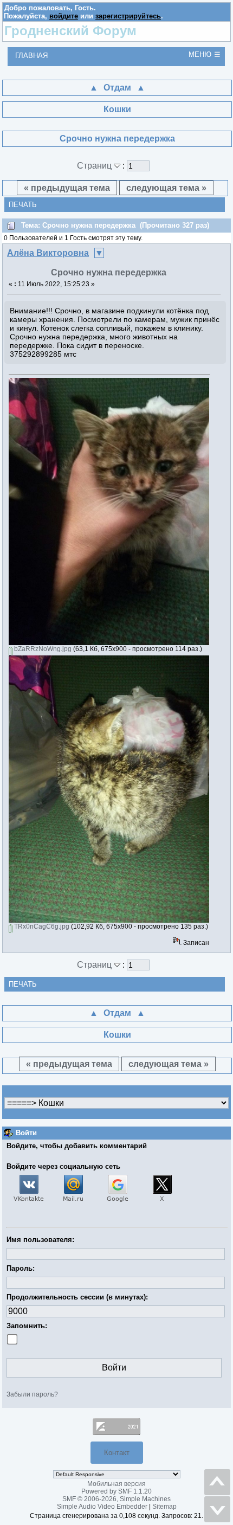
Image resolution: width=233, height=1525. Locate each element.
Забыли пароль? (32, 1394)
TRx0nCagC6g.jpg (40, 926)
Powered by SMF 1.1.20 (116, 1491)
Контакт (117, 1453)
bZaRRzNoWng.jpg (42, 649)
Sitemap (164, 1506)
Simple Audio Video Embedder (102, 1506)
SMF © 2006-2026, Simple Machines (116, 1499)
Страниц (95, 165)
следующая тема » (166, 187)
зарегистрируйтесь (128, 16)
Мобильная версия (116, 1484)
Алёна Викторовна (48, 253)
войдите (63, 16)
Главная (31, 56)
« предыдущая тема (67, 187)
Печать (23, 205)
